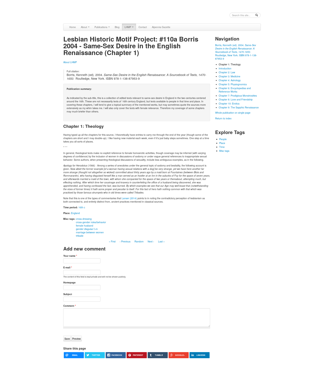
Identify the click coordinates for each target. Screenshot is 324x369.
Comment (69, 305)
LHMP (128, 27)
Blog (117, 27)
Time (222, 147)
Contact (143, 27)
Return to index (223, 118)
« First (112, 241)
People (223, 139)
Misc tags (224, 150)
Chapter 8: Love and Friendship (236, 99)
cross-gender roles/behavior (91, 222)
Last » (161, 241)
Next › (151, 241)
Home (72, 27)
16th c (81, 207)
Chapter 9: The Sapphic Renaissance (239, 107)
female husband (84, 225)
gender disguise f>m (87, 229)
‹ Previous (125, 241)
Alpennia (80, 11)
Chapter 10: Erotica (229, 103)
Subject (67, 294)
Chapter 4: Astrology (230, 80)
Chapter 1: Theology (230, 64)
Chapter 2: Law (227, 72)
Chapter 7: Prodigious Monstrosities (238, 95)
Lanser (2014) (129, 198)
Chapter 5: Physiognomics (233, 84)
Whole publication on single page (232, 112)
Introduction (225, 68)
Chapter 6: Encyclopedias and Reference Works (235, 89)
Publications (101, 27)
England (75, 213)
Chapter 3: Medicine (229, 76)
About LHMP (70, 62)
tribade (79, 235)
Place (222, 143)
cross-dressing (84, 218)
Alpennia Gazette (161, 27)
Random (139, 241)
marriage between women (90, 232)
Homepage (69, 282)
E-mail (67, 267)
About (84, 27)
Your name (70, 255)
